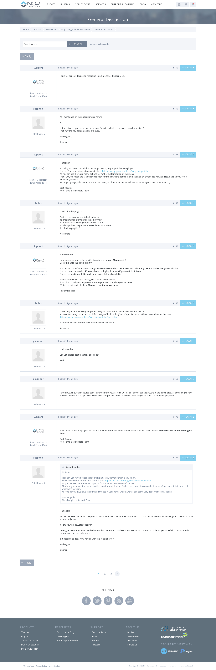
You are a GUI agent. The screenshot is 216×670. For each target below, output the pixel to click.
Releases (96, 645)
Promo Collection (29, 649)
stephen (38, 108)
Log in (186, 4)
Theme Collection (29, 640)
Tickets (95, 636)
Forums (37, 29)
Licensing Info (54, 666)
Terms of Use (29, 666)
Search (78, 44)
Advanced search (99, 44)
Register (179, 4)
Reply (28, 56)
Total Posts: (35, 96)
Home (26, 29)
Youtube (129, 600)
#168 (175, 378)
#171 (175, 457)
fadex (38, 203)
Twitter (97, 600)
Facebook (86, 600)
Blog (143, 4)
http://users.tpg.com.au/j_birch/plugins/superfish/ (125, 171)
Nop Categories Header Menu (75, 29)
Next (117, 573)
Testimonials (133, 636)
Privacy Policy (41, 666)
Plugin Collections (30, 645)
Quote (189, 67)
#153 (175, 154)
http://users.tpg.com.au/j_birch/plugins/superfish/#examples (88, 317)
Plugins (65, 4)
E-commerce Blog (65, 632)
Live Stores (132, 640)
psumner (38, 341)
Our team (131, 632)
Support (38, 67)
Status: (33, 93)
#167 (175, 341)
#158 (175, 203)
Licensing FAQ (63, 636)
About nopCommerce (67, 640)
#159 (175, 246)
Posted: (61, 67)
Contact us (132, 645)
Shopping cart (193, 4)
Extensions (51, 29)
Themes (51, 4)
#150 (175, 67)
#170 (175, 416)
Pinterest (108, 600)
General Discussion (104, 29)
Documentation (99, 632)
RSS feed (118, 600)
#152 (175, 108)
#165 (175, 303)
